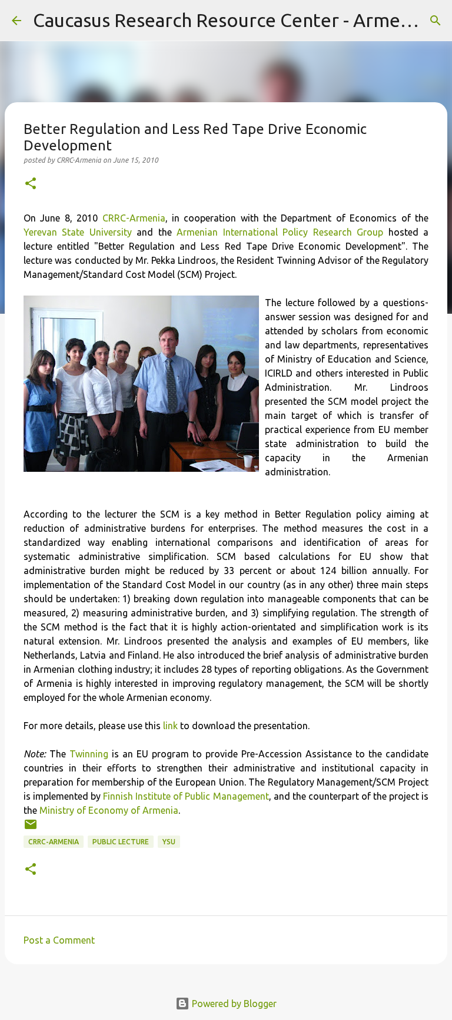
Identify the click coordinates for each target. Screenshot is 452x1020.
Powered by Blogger (233, 1003)
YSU (168, 841)
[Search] (435, 20)
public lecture (120, 841)
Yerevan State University (78, 232)
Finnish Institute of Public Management (185, 796)
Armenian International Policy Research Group (280, 232)
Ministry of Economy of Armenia (108, 810)
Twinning (88, 754)
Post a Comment (59, 940)
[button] (31, 184)
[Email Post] (31, 829)
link (170, 725)
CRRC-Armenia (133, 218)
